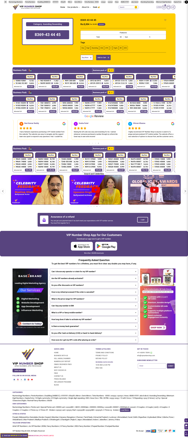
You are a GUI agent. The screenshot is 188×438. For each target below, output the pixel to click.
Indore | (96, 420)
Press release (60, 379)
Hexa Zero (94, 398)
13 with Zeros (125, 398)
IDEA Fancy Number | (83, 426)
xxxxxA (133, 407)
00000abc (85, 407)
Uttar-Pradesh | (29, 420)
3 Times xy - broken (111, 410)
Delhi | (135, 417)
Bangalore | (71, 417)
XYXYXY (55, 2)
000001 (116, 407)
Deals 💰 (96, 7)
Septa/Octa (177, 2)
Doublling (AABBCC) (44, 2)
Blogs (56, 385)
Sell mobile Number (62, 358)
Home (62, 7)
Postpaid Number (112, 426)
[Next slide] (186, 2)
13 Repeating (137, 398)
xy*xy (158, 398)
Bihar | (159, 417)
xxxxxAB (108, 407)
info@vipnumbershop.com (146, 355)
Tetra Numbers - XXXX (92, 2)
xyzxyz (110, 2)
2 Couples (24, 410)
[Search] (136, 7)
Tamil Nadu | (88, 417)
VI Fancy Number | (67, 426)
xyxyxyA (99, 410)
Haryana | (63, 417)
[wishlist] (165, 20)
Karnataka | (34, 417)
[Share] (173, 7)
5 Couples (141, 407)
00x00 (49, 400)
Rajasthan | (142, 417)
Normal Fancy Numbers (37, 400)
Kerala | (42, 417)
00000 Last (60, 407)
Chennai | (79, 417)
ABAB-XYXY (125, 2)
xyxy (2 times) (149, 398)
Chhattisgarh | (55, 420)
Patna (117, 420)
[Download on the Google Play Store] (106, 246)
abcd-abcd (135, 2)
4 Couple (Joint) (152, 407)
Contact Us (58, 376)
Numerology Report (62, 361)
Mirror (70, 2)
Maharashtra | (24, 417)
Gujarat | (48, 417)
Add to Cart (102, 57)
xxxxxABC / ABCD (73, 407)
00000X (93, 407)
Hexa (116, 2)
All (5, 2)
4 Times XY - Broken (47, 410)
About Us (57, 367)
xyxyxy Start (71, 410)
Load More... (125, 410)
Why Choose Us (60, 370)
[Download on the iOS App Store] (82, 246)
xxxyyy (103, 2)
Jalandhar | (103, 420)
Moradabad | (88, 420)
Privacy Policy (102, 355)
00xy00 (63, 2)
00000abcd (124, 407)
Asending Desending (147, 2)
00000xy (100, 407)
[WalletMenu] (168, 7)
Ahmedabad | (122, 417)
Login (143, 220)
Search (122, 7)
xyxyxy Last (60, 410)
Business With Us (61, 355)
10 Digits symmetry (42, 398)
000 (87, 398)
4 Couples (163, 407)
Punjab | (16, 417)
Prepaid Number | (98, 426)
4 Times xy (33, 410)
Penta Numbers (30, 2)
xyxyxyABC (90, 410)
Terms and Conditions (105, 353)
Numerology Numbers (16, 2)
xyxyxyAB (81, 410)
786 (100, 398)
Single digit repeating (76, 398)
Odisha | (165, 417)
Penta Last (35, 407)
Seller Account (19, 370)
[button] (186, 420)
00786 (106, 398)
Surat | (130, 417)
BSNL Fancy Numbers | (51, 426)
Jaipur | (80, 420)
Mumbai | (55, 417)
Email (141, 366)
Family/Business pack (63, 364)
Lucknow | (113, 417)
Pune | (171, 417)
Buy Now (85, 57)
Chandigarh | (65, 420)
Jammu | (111, 420)
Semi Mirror (78, 2)
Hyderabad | (152, 417)
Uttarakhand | (18, 420)
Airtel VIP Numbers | (20, 426)
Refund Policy (101, 358)
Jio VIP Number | (35, 426)
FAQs (56, 373)
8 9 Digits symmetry (59, 398)
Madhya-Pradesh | (42, 420)
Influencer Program (62, 382)
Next (177, 130)
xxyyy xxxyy (114, 398)
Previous (11, 130)
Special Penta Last (48, 407)
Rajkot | (73, 420)
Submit (171, 366)
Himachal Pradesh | (101, 417)
